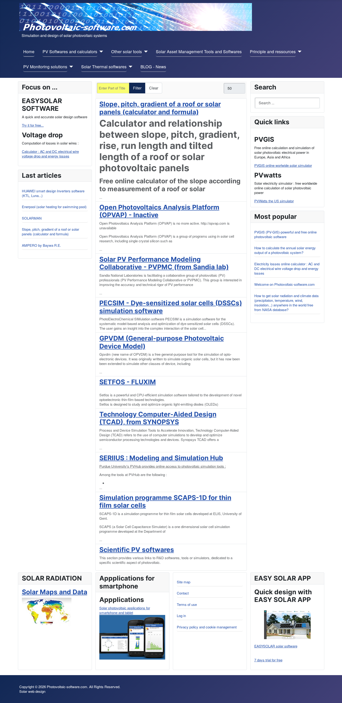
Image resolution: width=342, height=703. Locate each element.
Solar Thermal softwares (104, 66)
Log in (181, 615)
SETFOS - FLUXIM (127, 382)
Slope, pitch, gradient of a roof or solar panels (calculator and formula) (160, 108)
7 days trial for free (268, 660)
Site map (183, 581)
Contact (183, 593)
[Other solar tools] (145, 51)
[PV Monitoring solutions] (70, 66)
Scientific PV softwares (136, 550)
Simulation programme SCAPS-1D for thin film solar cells (165, 501)
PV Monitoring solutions (45, 66)
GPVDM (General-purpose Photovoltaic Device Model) (161, 342)
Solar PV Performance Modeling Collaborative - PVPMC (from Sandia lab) (164, 263)
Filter (137, 88)
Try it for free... (33, 125)
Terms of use (187, 604)
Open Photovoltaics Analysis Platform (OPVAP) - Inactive (159, 211)
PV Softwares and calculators (70, 51)
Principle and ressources (273, 51)
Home (28, 51)
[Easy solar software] (287, 624)
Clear (153, 88)
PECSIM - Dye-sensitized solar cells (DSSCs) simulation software (170, 307)
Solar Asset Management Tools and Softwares (199, 51)
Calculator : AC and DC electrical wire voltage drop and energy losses (50, 153)
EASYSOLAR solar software (275, 646)
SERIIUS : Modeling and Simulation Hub (161, 458)
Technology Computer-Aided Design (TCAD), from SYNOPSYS (157, 418)
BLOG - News (153, 66)
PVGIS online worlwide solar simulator (283, 165)
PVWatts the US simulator (274, 200)
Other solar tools (126, 51)
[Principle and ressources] (299, 51)
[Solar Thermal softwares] (129, 66)
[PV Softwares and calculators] (100, 51)
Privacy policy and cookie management (207, 626)
